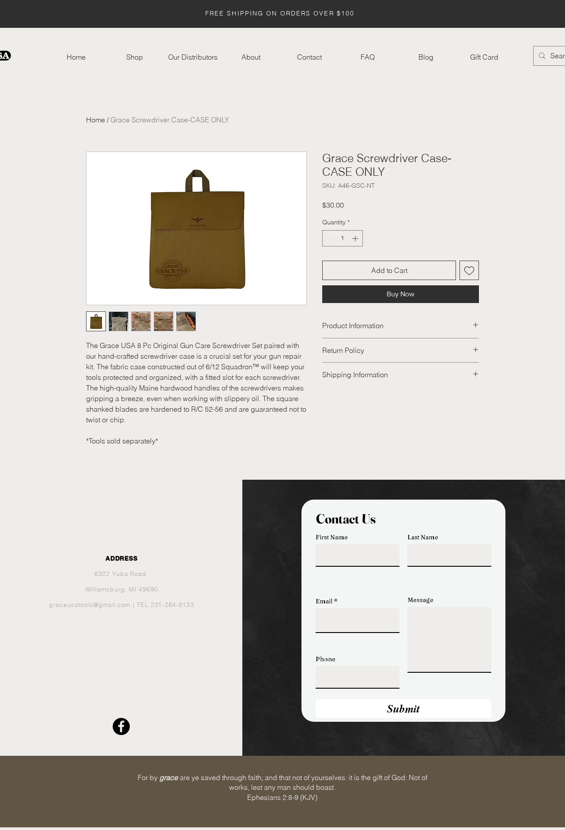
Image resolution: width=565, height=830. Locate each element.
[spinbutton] (342, 238)
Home (95, 119)
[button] (520, 14)
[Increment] (356, 238)
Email (324, 601)
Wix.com (359, 815)
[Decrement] (329, 238)
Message (420, 600)
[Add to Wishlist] (469, 270)
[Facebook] (121, 726)
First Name (332, 537)
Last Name (422, 537)
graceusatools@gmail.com (90, 605)
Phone (325, 659)
